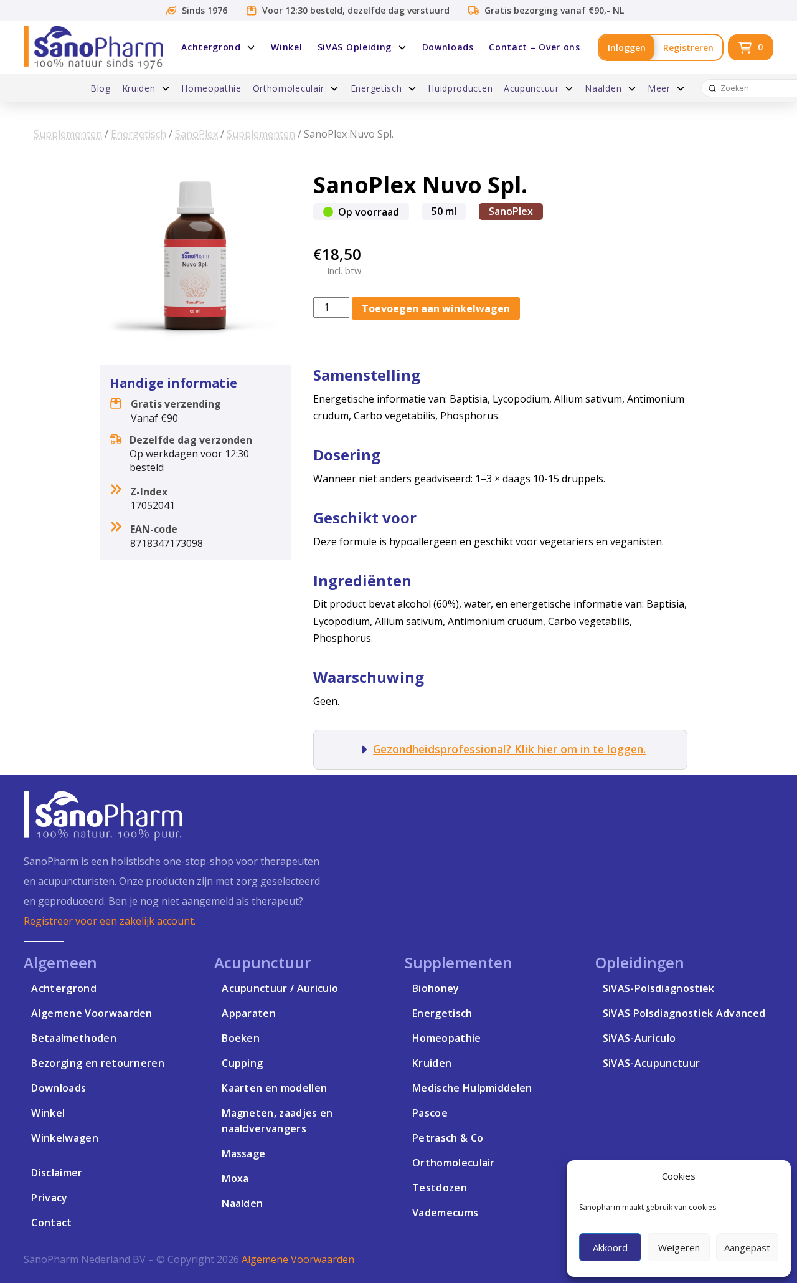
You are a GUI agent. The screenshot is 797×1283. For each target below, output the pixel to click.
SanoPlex (196, 134)
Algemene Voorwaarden (298, 1259)
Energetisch (138, 134)
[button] (750, 47)
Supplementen (68, 134)
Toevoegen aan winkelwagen (436, 308)
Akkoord (610, 1247)
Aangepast (747, 1247)
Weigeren (679, 1247)
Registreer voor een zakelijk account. (110, 921)
